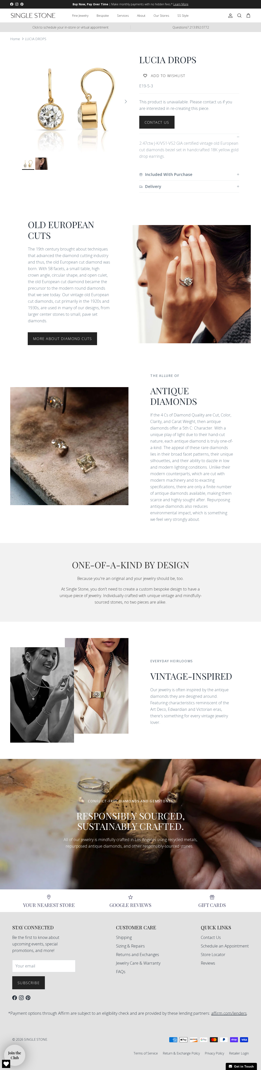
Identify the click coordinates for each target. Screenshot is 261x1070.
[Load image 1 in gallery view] (76, 99)
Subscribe (29, 982)
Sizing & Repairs (130, 946)
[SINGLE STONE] (33, 15)
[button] (14, 1055)
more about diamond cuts (62, 338)
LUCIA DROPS (35, 38)
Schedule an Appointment (225, 946)
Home (15, 38)
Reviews (208, 963)
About (141, 15)
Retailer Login (239, 1053)
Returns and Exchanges (137, 954)
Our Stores (161, 15)
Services (123, 15)
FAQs (120, 971)
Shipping (124, 937)
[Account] (229, 15)
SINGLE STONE (35, 1039)
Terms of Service (146, 1053)
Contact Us (157, 122)
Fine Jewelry (80, 15)
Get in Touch (243, 1066)
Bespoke (103, 15)
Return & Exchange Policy (181, 1053)
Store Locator (213, 954)
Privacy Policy (214, 1053)
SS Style (183, 15)
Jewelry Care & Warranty (138, 963)
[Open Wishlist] (6, 1064)
